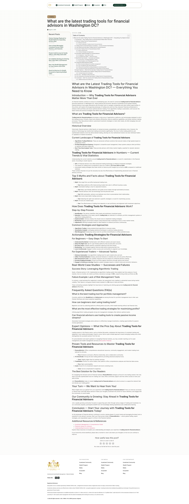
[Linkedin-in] (56, 478)
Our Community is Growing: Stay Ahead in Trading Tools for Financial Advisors (94, 76)
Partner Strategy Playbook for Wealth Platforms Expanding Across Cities (57, 39)
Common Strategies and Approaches (85, 51)
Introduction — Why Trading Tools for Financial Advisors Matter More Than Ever (94, 39)
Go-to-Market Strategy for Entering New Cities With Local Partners (59, 59)
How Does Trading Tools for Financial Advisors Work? (88, 48)
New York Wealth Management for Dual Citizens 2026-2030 (58, 65)
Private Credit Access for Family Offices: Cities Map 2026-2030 (58, 53)
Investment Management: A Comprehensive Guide (89, 424)
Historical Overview (82, 42)
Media (81, 468)
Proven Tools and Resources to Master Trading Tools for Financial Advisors (93, 71)
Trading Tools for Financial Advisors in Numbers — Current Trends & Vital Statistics (95, 45)
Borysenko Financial (105, 340)
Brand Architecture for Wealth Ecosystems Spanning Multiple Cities (58, 72)
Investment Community (85, 462)
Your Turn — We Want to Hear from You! (85, 74)
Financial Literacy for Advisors (83, 426)
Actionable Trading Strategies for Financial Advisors (88, 53)
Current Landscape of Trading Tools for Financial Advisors (90, 44)
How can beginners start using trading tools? (87, 65)
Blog (80, 473)
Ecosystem (82, 470)
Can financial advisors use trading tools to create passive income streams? (93, 68)
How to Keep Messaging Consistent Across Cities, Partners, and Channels (56, 47)
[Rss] (58, 478)
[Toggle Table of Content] (128, 35)
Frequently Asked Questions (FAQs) (84, 62)
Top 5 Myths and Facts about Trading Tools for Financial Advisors (91, 47)
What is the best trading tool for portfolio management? (89, 64)
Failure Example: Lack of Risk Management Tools (88, 61)
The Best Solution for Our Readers (86, 73)
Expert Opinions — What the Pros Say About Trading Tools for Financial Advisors (94, 69)
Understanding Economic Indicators (85, 428)
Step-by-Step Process (82, 50)
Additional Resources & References (86, 79)
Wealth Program (83, 465)
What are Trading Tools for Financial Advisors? (86, 41)
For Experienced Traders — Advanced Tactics (87, 56)
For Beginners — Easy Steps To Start (85, 55)
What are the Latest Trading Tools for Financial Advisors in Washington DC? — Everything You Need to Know (102, 37)
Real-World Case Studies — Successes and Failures (87, 58)
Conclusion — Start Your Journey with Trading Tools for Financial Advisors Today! (95, 77)
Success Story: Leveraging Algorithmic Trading (87, 59)
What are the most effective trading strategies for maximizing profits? (92, 67)
